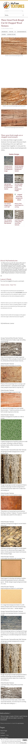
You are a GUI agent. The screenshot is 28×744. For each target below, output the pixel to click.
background (4, 31)
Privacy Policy (4, 738)
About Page (3, 730)
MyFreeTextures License (7, 323)
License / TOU (4, 735)
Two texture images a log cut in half (10, 392)
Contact (2, 733)
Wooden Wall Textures (20, 450)
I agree (24, 740)
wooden (4, 34)
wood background (21, 31)
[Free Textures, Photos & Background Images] (14, 8)
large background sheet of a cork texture (12, 588)
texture (11, 31)
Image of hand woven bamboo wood (11, 495)
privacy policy (23, 742)
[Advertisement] (14, 73)
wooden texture (11, 34)
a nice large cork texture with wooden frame (13, 558)
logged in (10, 281)
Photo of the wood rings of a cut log (11, 365)
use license (21, 723)
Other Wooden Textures (7, 28)
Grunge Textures (5, 338)
